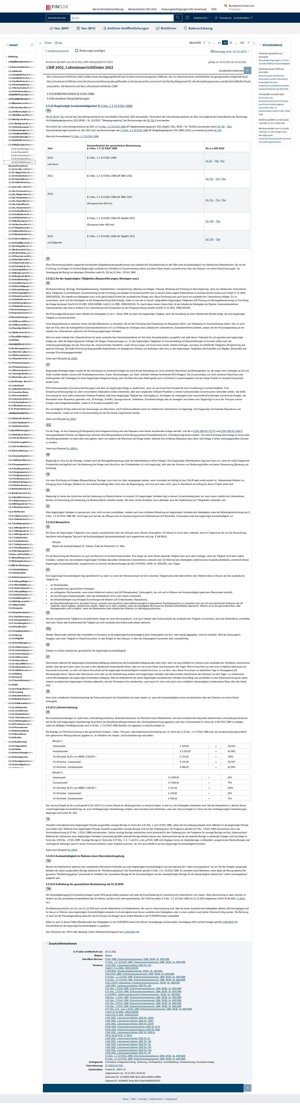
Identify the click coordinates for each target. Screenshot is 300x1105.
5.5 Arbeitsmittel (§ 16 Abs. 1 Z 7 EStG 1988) (28, 488)
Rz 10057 (71, 419)
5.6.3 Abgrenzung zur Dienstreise (24, 500)
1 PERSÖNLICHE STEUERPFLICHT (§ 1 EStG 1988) (30, 61)
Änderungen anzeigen (92, 50)
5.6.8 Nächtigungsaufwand (21, 551)
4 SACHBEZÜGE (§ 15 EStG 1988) (22, 344)
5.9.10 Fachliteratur (18, 626)
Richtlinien (168, 28)
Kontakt (143, 1098)
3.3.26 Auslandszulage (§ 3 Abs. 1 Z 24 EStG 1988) (30, 279)
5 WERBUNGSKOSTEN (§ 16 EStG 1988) (25, 413)
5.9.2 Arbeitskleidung (18, 569)
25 (230, 42)
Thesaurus (225, 17)
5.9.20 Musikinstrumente (20, 699)
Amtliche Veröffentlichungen (128, 28)
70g (218, 179)
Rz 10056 (72, 358)
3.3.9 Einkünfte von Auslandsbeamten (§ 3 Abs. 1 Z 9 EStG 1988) (37, 140)
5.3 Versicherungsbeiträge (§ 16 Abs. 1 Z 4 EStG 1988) (32, 442)
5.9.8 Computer (16, 608)
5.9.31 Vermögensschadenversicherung (26, 761)
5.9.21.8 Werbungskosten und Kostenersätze (29, 720)
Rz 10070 (72, 850)
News (125, 1098)
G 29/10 (241, 898)
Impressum (171, 1098)
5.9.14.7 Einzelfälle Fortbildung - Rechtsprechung (31, 663)
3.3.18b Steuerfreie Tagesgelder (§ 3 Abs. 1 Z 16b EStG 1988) (35, 249)
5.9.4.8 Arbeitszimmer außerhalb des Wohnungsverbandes (35, 594)
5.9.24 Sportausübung (19, 730)
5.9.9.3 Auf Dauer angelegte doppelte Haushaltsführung (34, 616)
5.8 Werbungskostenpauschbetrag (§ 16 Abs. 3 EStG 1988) (35, 561)
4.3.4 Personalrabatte (18, 395)
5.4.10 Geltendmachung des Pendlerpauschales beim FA (34, 485)
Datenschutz (156, 1098)
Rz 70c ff (151, 120)
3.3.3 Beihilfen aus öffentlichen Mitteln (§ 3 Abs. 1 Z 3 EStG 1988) (37, 115)
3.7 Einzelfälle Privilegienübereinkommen (27, 336)
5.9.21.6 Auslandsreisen (19, 714)
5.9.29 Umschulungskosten (21, 752)
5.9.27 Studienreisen (17, 741)
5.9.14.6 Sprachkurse (18, 660)
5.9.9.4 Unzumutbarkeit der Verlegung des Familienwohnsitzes (37, 620)
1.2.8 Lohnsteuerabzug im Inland (23, 91)
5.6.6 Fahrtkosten (16, 511)
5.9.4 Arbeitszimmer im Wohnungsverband (27, 577)
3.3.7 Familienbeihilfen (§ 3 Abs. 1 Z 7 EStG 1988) (30, 133)
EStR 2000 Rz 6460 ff (231, 431)
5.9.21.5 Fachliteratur (18, 710)
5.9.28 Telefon (15, 749)
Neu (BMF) (61, 28)
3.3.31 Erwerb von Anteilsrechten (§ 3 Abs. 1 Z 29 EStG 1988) (35, 296)
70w (229, 126)
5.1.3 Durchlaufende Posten (21, 422)
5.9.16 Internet (15, 677)
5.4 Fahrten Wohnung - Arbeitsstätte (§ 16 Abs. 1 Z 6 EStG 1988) (37, 450)
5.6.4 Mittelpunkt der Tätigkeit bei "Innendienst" (31, 503)
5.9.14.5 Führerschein (18, 657)
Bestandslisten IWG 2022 (142, 9)
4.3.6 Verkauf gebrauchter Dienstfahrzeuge (28, 402)
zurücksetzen (242, 17)
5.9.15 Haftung (15, 673)
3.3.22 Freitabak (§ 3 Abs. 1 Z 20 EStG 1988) (28, 266)
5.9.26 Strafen (15, 737)
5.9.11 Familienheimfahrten (20, 631)
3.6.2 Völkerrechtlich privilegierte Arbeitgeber (30, 321)
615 (242, 42)
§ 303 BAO (129, 932)
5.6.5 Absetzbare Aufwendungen (23, 507)
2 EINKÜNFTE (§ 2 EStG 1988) (21, 94)
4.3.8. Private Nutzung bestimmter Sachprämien (31, 408)
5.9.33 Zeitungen (16, 767)
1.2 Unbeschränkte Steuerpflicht (23, 67)
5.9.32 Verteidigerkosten (20, 764)
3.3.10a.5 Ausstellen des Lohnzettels (25, 201)
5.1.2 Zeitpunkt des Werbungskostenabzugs (28, 418)
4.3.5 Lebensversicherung (20, 399)
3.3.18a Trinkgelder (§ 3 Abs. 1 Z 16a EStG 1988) (29, 246)
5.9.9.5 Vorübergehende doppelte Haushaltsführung (32, 623)
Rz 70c (209, 179)
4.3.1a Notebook (16, 385)
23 (219, 42)
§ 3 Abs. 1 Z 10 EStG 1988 (115, 106)
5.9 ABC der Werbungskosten (21, 565)
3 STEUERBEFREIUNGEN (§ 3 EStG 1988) (26, 99)
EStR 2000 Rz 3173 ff (204, 431)
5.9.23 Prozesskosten (18, 727)
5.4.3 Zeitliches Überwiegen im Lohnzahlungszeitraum (33, 460)
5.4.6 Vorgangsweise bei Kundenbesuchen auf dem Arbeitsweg (37, 472)
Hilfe (214, 9)
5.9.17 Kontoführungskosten (22, 680)
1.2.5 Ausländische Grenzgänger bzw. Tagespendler (32, 81)
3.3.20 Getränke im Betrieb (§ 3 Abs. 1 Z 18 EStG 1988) (32, 259)
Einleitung (13, 56)
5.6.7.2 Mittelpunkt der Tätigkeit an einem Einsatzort (33, 527)
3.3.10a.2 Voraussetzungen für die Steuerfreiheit (31, 191)
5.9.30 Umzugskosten (18, 757)
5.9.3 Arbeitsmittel (17, 572)
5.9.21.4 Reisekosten (18, 707)
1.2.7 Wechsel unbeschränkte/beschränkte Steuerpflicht (34, 87)
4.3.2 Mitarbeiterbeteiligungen (22, 388)
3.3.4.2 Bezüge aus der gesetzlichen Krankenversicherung (35, 123)
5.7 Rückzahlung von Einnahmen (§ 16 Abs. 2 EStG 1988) (34, 557)
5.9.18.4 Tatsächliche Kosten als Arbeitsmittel (29, 688)
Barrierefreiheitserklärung (108, 9)
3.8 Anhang (14, 340)
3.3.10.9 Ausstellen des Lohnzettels (24, 179)
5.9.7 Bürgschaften (17, 604)
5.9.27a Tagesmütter (18, 746)
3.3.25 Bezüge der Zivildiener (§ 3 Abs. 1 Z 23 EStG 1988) (33, 276)
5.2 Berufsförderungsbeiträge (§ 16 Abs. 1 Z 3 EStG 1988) (33, 430)
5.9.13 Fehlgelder (16, 638)
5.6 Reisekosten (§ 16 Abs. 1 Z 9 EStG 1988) (27, 493)
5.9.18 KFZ (13, 684)
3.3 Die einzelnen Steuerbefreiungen (24, 107)
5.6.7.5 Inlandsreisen (18, 537)
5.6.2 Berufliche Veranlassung (22, 497)
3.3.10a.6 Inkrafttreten (19, 204)
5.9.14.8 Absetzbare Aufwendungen (25, 667)
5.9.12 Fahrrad (15, 635)
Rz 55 (53, 117)
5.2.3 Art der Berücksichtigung (22, 437)
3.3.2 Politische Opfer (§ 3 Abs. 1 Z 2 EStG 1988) (29, 111)
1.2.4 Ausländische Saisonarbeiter (24, 78)
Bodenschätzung (200, 28)
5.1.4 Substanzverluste (19, 426)
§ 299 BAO (227, 922)
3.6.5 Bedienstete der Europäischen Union (27, 332)
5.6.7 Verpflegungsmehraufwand (23, 523)
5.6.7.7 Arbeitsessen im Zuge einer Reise (26, 544)
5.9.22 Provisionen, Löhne (20, 724)
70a (62, 117)
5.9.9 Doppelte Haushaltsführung (23, 612)
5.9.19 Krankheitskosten (20, 695)
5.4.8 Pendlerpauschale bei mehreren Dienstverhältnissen (35, 478)
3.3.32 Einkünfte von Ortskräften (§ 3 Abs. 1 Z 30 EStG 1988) (35, 299)
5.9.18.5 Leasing (16, 692)
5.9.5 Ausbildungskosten (20, 598)
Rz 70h (221, 126)
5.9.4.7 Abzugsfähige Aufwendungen (25, 591)
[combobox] (122, 17)
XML (60, 43)
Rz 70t (217, 130)
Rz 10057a (71, 448)
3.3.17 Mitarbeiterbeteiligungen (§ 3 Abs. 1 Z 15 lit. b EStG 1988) (37, 234)
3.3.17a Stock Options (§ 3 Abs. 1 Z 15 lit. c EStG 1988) (32, 238)
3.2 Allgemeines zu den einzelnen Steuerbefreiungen (32, 103)
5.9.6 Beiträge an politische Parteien (25, 601)
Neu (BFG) (88, 28)
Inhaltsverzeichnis (58, 51)
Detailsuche (201, 17)
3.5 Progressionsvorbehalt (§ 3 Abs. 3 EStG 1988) (31, 312)
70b (216, 161)
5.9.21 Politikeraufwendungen (22, 703)
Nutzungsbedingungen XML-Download (184, 9)
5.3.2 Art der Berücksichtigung (22, 446)
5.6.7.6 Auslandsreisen (19, 541)
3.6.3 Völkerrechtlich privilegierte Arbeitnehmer (30, 324)
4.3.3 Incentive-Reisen (19, 392)
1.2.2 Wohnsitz (15, 71)
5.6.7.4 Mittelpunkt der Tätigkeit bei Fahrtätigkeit (31, 534)
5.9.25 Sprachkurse (17, 734)
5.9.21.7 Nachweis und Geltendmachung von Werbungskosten (37, 717)
